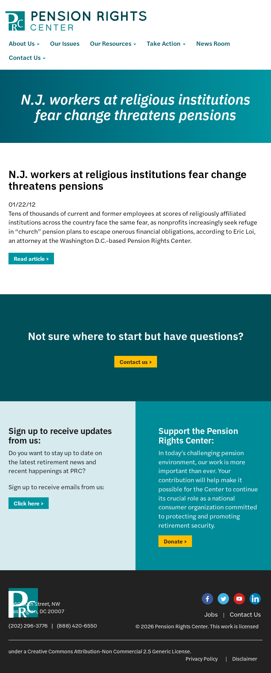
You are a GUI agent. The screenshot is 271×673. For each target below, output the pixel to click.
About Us (22, 43)
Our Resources (111, 43)
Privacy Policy (202, 658)
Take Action (164, 43)
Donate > (175, 541)
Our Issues (64, 43)
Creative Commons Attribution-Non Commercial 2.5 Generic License (109, 651)
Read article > (31, 258)
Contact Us (25, 57)
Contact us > (136, 362)
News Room (213, 43)
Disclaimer (244, 658)
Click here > (28, 503)
